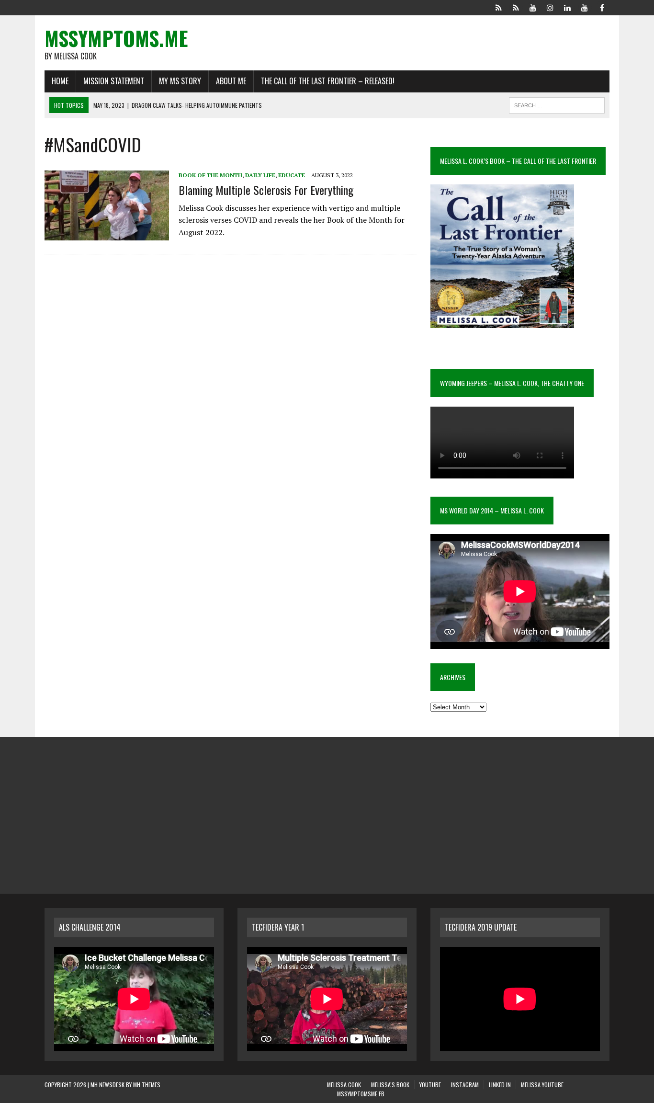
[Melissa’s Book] (515, 6)
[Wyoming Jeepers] (533, 6)
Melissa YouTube (542, 1084)
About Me (231, 81)
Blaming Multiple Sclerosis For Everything (266, 189)
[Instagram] (550, 6)
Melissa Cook (344, 1084)
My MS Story (180, 81)
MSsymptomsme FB (360, 1094)
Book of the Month (210, 175)
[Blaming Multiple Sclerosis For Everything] (107, 234)
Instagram (465, 1084)
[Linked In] (567, 6)
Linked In (500, 1084)
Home (60, 81)
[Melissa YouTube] (584, 6)
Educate (291, 175)
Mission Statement (113, 81)
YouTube (430, 1084)
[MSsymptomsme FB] (601, 6)
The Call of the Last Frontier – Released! (328, 81)
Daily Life (260, 175)
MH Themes (146, 1084)
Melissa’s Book (390, 1084)
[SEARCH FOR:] (557, 104)
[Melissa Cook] (498, 6)
